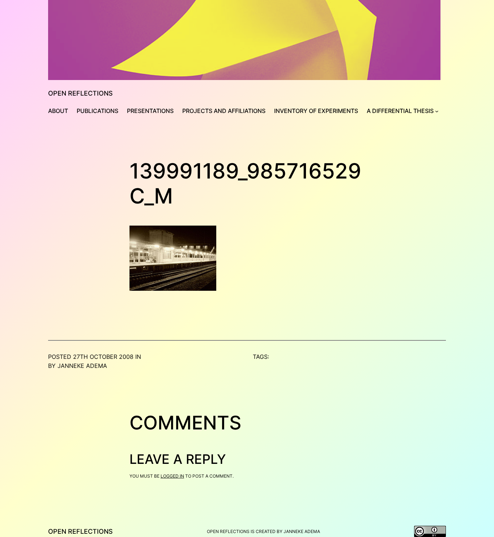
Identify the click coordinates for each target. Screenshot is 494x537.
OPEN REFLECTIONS (80, 93)
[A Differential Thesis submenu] (437, 111)
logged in (172, 476)
